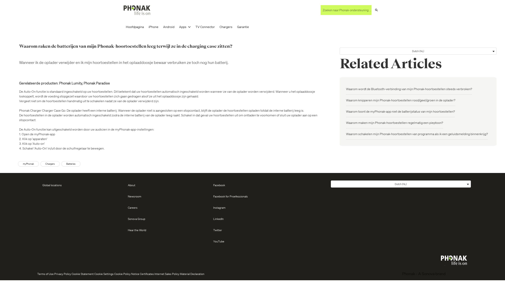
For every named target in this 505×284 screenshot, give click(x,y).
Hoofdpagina (135, 27)
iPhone (153, 27)
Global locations (52, 185)
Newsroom (134, 196)
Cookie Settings (104, 274)
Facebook (219, 185)
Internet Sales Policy (166, 274)
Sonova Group (136, 218)
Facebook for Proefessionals (230, 196)
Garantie (243, 27)
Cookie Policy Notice (126, 274)
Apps (182, 27)
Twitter (217, 230)
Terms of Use (45, 274)
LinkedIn (218, 218)
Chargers (226, 27)
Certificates (147, 274)
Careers (132, 207)
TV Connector (205, 27)
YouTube (218, 241)
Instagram (219, 207)
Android (168, 27)
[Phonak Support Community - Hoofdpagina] (136, 10)
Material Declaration (192, 274)
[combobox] (346, 10)
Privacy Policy (62, 274)
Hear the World (137, 230)
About (131, 185)
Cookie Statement (83, 274)
